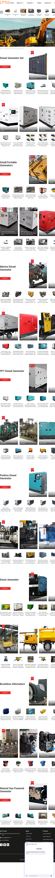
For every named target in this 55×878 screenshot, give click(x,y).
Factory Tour (28, 836)
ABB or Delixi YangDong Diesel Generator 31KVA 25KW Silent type (43, 249)
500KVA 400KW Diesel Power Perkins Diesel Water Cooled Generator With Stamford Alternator (30, 510)
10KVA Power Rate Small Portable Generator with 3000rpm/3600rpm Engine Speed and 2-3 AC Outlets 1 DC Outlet (18, 197)
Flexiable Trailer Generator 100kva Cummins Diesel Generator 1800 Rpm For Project (30, 458)
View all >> (5, 66)
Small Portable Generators (8, 164)
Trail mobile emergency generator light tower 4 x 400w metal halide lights (43, 666)
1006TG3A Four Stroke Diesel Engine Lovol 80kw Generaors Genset (27, 546)
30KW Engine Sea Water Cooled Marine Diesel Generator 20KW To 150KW (37, 285)
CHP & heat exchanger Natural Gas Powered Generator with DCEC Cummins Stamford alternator (37, 807)
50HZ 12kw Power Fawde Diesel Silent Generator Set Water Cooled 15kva (9, 129)
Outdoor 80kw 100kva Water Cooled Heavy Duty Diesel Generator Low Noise (7, 337)
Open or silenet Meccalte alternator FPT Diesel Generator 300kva (30, 405)
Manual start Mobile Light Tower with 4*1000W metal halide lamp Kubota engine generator (6, 667)
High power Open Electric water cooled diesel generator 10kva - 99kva (30, 249)
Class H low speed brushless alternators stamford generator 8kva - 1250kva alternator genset (43, 719)
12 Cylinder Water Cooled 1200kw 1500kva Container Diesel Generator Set (37, 77)
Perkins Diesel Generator (8, 477)
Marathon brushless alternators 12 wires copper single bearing (37, 702)
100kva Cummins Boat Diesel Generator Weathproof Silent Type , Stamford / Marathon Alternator (30, 302)
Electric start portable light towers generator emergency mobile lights (18, 666)
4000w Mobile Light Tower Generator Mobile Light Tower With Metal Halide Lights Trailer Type (28, 650)
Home (1, 48)
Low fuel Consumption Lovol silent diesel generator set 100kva (6, 562)
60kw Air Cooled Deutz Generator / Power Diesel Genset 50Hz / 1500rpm (18, 614)
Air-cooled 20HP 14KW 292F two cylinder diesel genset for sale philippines (28, 755)
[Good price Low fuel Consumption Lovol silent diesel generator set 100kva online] (5, 554)
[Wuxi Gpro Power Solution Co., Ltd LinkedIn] (8, 844)
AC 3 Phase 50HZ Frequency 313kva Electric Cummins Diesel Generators (8, 442)
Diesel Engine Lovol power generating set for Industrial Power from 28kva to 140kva (7, 546)
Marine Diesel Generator (8, 268)
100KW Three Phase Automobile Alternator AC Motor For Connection (30, 718)
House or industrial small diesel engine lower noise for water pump (30, 770)
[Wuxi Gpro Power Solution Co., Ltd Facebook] (1, 844)
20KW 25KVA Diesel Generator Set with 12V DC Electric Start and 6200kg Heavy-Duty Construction (5, 93)
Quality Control (29, 839)
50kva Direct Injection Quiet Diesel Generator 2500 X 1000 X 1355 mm (42, 562)
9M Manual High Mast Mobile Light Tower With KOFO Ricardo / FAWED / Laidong (9, 650)
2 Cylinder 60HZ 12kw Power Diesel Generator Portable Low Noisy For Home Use (37, 181)
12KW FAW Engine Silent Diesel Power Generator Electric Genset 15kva (18, 353)
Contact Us (28, 841)
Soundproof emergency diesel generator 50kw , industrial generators (30, 614)
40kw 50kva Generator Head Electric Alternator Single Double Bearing (5, 718)
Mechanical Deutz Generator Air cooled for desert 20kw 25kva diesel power (37, 598)
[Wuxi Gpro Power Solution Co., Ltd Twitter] (4, 844)
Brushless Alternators (12, 684)
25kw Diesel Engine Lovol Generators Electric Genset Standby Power (18, 562)
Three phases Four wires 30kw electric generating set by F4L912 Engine (5, 614)
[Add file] (27, 875)
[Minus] (51, 844)
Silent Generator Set (47, 836)
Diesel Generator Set (11, 58)
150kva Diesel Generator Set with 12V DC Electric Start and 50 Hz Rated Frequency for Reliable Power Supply (42, 93)
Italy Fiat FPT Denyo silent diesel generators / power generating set (18, 405)
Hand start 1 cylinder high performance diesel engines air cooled (18, 770)
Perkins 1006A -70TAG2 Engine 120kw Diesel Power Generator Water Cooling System (28, 337)
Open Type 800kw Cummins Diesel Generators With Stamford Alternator (28, 442)
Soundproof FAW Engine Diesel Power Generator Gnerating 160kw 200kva (43, 353)
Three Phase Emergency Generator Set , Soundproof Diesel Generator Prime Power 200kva (28, 129)
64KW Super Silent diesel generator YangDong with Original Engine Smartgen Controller (28, 233)
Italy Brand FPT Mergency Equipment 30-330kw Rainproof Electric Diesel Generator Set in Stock (37, 390)
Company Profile (29, 833)
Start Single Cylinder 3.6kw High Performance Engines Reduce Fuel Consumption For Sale (8, 755)
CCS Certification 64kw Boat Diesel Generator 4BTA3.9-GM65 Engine (18, 301)
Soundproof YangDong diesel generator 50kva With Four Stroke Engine (8, 233)
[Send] (51, 875)
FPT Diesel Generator (12, 371)
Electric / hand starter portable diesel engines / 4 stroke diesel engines (43, 770)
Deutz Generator (9, 579)
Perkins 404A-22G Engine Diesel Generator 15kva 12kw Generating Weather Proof (38, 494)
